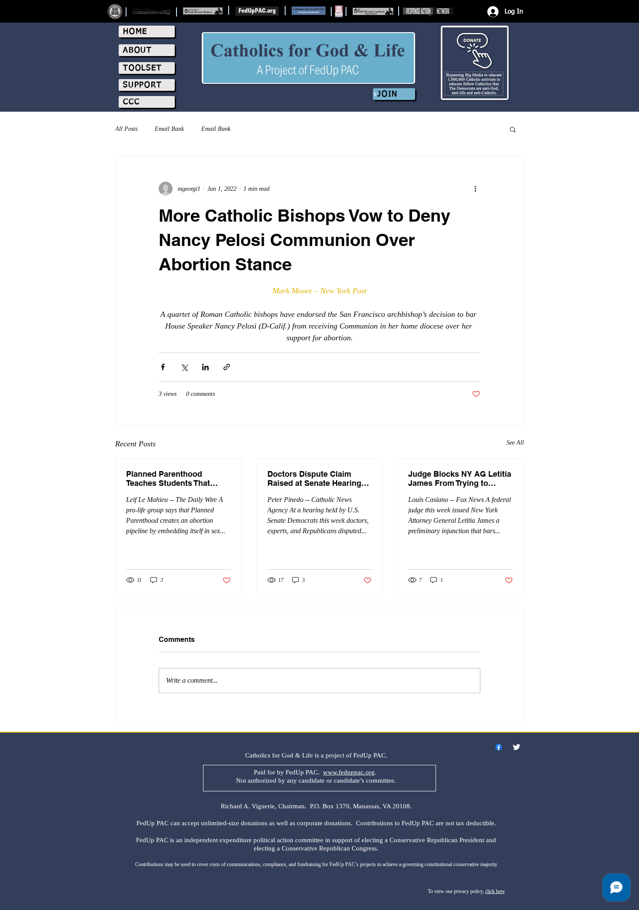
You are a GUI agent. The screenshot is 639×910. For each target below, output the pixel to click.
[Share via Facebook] (163, 367)
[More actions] (475, 188)
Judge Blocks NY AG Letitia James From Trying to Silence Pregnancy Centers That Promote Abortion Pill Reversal (459, 478)
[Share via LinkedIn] (205, 367)
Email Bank (169, 129)
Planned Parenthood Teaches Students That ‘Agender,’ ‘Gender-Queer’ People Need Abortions (173, 478)
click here (495, 891)
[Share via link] (227, 367)
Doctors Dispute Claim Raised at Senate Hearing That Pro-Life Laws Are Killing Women (314, 478)
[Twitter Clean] (516, 747)
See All (515, 442)
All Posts (126, 129)
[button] (513, 129)
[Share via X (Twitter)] (184, 367)
